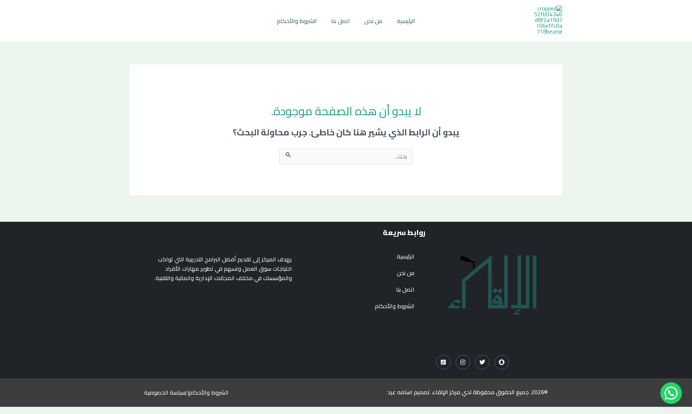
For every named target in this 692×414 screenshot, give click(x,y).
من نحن (373, 20)
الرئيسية (406, 20)
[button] (671, 393)
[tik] (443, 362)
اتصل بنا (340, 20)
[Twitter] (482, 362)
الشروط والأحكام (297, 20)
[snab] (501, 362)
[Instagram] (463, 362)
